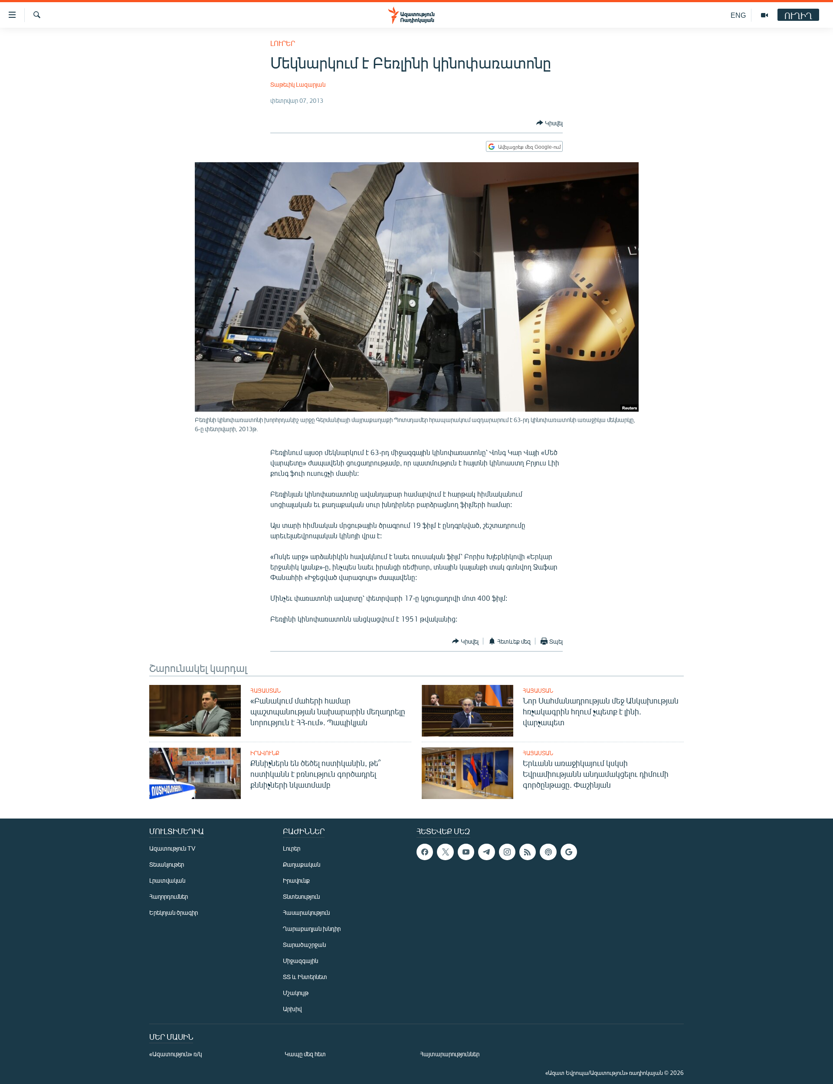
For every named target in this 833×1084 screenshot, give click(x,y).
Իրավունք (264, 753)
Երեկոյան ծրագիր (173, 912)
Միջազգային (300, 960)
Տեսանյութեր (166, 864)
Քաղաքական (301, 864)
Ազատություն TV (172, 848)
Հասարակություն (306, 912)
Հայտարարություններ (449, 1054)
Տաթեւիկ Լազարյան (297, 84)
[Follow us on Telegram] (486, 852)
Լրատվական (167, 880)
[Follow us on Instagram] (507, 852)
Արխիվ (292, 1008)
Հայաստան (265, 690)
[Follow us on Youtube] (466, 852)
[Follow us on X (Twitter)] (445, 852)
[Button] (549, 123)
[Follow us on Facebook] (424, 852)
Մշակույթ (295, 992)
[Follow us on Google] (569, 852)
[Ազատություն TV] (764, 15)
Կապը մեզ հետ (305, 1054)
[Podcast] (548, 852)
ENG (738, 15)
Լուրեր (282, 43)
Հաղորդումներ (168, 896)
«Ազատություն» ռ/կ (175, 1054)
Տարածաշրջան (304, 944)
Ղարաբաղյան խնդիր (312, 928)
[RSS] (527, 852)
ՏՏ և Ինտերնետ (305, 976)
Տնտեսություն (301, 896)
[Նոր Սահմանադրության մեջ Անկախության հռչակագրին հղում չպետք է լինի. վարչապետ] (467, 711)
